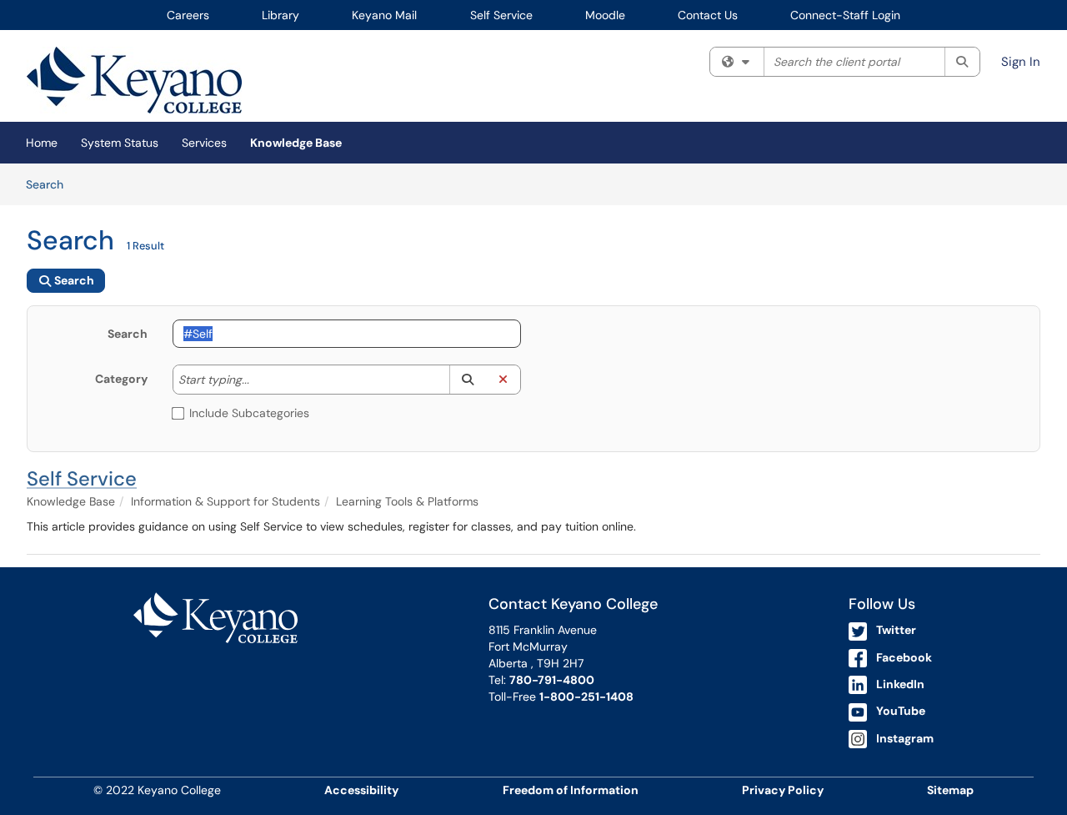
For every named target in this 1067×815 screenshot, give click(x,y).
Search (50, 184)
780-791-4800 (551, 679)
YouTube (900, 710)
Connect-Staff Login (845, 15)
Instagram (905, 738)
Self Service (501, 15)
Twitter (896, 629)
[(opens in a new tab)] (134, 80)
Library (280, 15)
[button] (467, 379)
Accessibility (361, 789)
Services (204, 142)
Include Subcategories (249, 412)
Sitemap (950, 789)
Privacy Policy (783, 789)
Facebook (904, 657)
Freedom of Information (571, 789)
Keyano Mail (384, 15)
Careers (188, 15)
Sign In (1020, 61)
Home (42, 142)
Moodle (605, 15)
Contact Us (708, 15)
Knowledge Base (296, 142)
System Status (119, 142)
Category (121, 378)
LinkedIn (900, 684)
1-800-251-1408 (586, 696)
